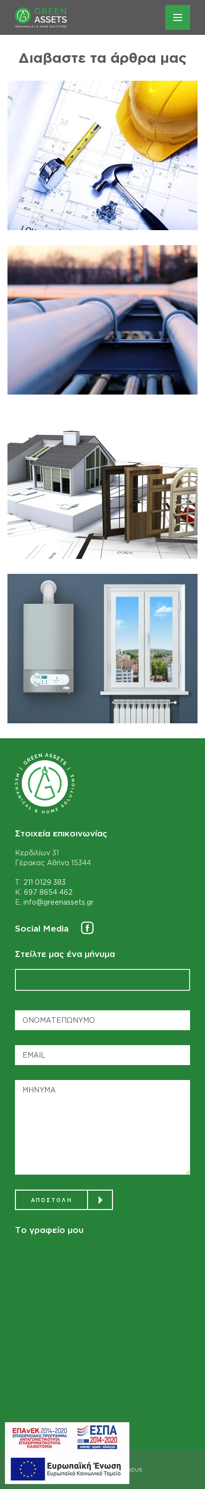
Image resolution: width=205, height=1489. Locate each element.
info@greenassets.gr (58, 902)
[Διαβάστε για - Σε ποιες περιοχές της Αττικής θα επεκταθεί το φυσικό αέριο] (102, 320)
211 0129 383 (44, 882)
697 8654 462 (48, 892)
